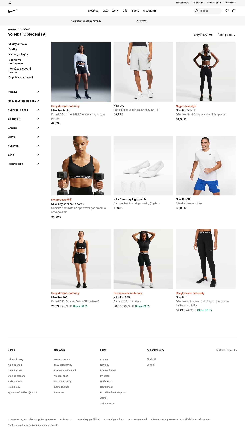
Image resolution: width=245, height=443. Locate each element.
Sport (135, 10)
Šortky (13, 49)
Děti (125, 10)
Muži (105, 10)
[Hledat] (197, 11)
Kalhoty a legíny (19, 54)
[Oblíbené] (227, 11)
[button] (24, 92)
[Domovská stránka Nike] (13, 11)
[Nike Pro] (206, 259)
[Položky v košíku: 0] (234, 11)
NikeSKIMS (150, 10)
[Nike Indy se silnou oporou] (81, 166)
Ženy (115, 10)
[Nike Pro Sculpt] (81, 72)
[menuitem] (204, 3)
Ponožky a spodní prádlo (20, 70)
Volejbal (12, 29)
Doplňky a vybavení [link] (21, 77)
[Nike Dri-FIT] (206, 166)
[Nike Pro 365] (81, 259)
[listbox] (227, 35)
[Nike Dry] (143, 72)
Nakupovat (142, 21)
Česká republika (228, 350)
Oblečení (25, 29)
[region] (21, 107)
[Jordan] (10, 3)
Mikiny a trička (18, 44)
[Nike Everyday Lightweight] (143, 166)
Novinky (93, 10)
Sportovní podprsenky (16, 61)
